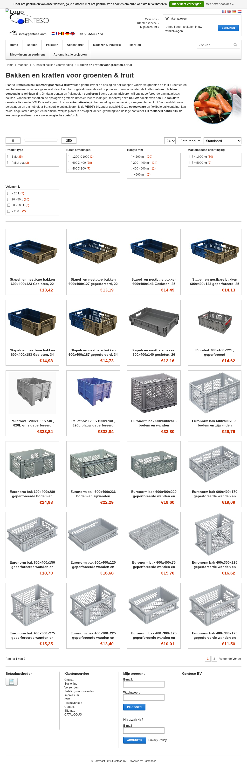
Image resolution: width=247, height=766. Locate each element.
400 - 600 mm (144, 168)
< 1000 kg (203, 156)
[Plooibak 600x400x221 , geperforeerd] (214, 343)
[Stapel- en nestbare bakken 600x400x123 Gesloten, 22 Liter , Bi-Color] (32, 273)
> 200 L (19, 211)
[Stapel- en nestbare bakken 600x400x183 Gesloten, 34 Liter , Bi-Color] (32, 343)
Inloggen (134, 707)
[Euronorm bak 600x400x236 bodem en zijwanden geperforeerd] (93, 485)
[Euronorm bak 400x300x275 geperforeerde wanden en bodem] (32, 626)
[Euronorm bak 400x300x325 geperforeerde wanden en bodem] (214, 556)
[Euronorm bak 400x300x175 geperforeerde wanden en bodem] (214, 626)
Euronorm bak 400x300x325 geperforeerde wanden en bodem (214, 566)
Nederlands (239, 11)
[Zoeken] (235, 45)
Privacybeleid (73, 703)
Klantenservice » (148, 23)
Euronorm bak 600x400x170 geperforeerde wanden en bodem (214, 496)
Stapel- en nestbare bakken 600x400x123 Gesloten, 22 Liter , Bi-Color (32, 283)
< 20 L (18, 193)
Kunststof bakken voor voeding (53, 65)
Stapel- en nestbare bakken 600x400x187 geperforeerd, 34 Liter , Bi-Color (93, 354)
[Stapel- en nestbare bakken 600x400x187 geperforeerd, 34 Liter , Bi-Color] (93, 343)
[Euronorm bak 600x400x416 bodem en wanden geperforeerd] (153, 414)
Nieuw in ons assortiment (27, 54)
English (229, 11)
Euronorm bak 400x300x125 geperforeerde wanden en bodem (154, 637)
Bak (17, 156)
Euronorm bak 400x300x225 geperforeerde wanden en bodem (93, 637)
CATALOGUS (73, 714)
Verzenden (71, 687)
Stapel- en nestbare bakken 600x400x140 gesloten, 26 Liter (154, 354)
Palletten (52, 45)
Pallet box (20, 162)
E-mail (127, 725)
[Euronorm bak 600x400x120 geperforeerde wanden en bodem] (93, 556)
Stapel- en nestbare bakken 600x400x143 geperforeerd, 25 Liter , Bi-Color (214, 283)
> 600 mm (142, 174)
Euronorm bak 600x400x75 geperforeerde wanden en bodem (154, 566)
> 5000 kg (202, 162)
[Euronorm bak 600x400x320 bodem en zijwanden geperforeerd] (214, 414)
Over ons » (152, 19)
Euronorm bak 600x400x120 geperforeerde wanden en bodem (93, 566)
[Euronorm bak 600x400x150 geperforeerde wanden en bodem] (32, 556)
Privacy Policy (157, 740)
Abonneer (134, 740)
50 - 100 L (20, 205)
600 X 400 (82, 162)
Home (14, 45)
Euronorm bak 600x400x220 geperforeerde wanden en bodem (154, 496)
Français (224, 11)
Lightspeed (150, 760)
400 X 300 (81, 168)
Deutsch (234, 11)
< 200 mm (142, 156)
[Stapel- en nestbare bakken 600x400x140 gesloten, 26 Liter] (153, 343)
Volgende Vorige (230, 658)
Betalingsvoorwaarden (79, 691)
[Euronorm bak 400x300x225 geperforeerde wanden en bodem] (93, 626)
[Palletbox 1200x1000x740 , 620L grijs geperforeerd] (32, 414)
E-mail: (128, 679)
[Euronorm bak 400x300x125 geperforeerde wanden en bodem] (153, 626)
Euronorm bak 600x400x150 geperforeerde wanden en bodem (32, 566)
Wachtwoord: (132, 692)
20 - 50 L (20, 199)
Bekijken (228, 27)
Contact (69, 707)
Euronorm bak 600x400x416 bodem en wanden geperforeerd (154, 425)
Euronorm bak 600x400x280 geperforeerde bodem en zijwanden (32, 496)
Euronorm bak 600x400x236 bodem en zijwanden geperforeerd (93, 496)
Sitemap (69, 710)
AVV (67, 699)
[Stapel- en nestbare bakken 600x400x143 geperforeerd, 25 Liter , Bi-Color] (214, 273)
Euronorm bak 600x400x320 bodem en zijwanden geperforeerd (214, 425)
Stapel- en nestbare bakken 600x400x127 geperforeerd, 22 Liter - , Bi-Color (93, 283)
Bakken (32, 45)
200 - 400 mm (145, 162)
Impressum (71, 695)
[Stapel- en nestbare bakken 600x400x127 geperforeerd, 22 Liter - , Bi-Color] (93, 273)
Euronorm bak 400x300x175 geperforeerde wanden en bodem (214, 637)
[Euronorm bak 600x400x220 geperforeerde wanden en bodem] (153, 485)
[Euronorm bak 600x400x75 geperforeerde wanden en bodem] (153, 556)
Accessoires (75, 45)
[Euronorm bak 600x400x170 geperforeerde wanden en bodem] (214, 485)
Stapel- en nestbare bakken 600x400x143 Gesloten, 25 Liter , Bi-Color (154, 283)
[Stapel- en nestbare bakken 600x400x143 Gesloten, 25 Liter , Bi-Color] (153, 273)
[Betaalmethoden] (12, 686)
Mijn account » (149, 27)
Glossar (69, 679)
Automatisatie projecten (70, 54)
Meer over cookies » (220, 4)
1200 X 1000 (83, 156)
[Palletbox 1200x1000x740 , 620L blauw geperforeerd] (93, 414)
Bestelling (70, 683)
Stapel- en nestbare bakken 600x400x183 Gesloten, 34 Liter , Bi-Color (32, 354)
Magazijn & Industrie (107, 45)
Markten (135, 45)
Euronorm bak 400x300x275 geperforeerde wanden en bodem (32, 637)
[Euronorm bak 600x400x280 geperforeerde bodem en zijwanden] (32, 485)
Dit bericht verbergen (186, 4)
